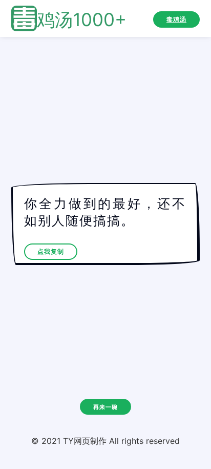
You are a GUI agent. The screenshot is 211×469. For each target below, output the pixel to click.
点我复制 (50, 251)
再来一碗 (105, 407)
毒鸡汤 (176, 19)
